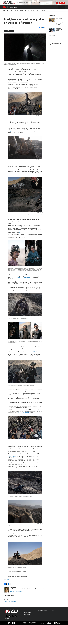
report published (23, 450)
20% (20, 232)
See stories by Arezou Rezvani (16, 591)
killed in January (20, 165)
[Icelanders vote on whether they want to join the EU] (52, 30)
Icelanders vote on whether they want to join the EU (59, 29)
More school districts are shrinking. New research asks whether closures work (55, 43)
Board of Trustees (27, 614)
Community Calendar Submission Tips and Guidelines (57, 610)
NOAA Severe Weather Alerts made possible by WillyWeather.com (43, 610)
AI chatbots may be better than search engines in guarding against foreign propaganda (59, 22)
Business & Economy (59, 18)
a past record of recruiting (23, 412)
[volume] (7, 7)
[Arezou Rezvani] (6, 589)
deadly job (10, 131)
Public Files (26, 610)
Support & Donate (34, 10)
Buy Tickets (27, 10)
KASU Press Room (53, 612)
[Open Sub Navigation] (9, 10)
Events (21, 10)
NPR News (9, 579)
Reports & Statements (27, 612)
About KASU (43, 10)
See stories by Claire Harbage (10, 601)
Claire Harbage (23, 27)
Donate (62, 2)
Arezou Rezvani (9, 27)
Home (4, 10)
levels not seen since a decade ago (24, 277)
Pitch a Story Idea (40, 612)
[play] (4, 7)
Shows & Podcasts (14, 10)
